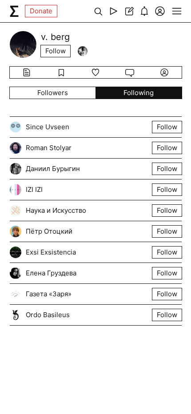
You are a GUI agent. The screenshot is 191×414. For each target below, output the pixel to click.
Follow (55, 51)
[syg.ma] (14, 11)
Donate (41, 11)
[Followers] (82, 51)
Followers (52, 92)
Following (138, 92)
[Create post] (129, 11)
